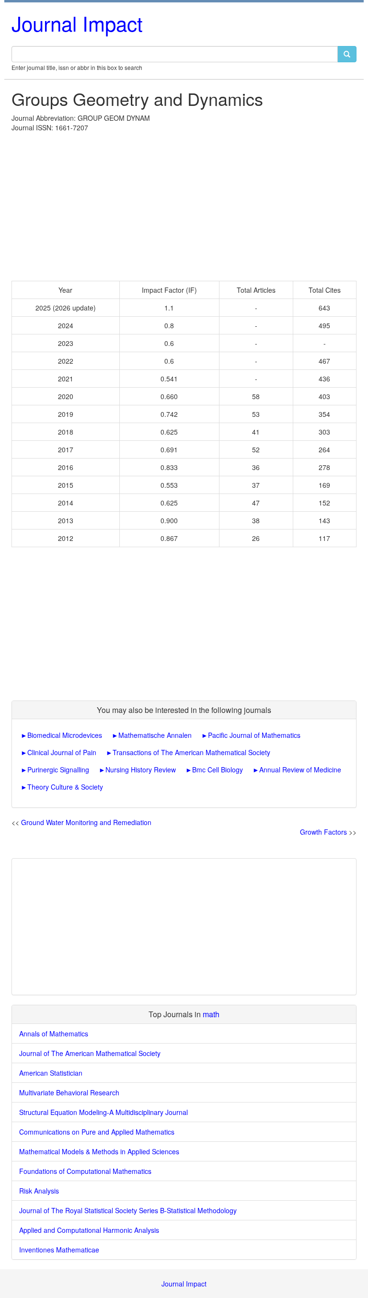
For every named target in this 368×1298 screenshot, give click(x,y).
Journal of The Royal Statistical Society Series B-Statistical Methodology (128, 1210)
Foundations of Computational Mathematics (85, 1171)
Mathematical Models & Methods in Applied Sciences (99, 1151)
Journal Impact (77, 23)
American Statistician (50, 1073)
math (211, 1014)
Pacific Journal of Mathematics (254, 735)
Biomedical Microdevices (64, 735)
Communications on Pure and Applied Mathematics (96, 1132)
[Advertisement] (184, 204)
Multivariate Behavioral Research (69, 1092)
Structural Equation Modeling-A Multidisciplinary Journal (103, 1112)
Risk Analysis (39, 1190)
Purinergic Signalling (58, 769)
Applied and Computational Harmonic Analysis (89, 1230)
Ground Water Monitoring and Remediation (86, 822)
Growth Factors (323, 832)
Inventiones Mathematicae (59, 1249)
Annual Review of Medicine (300, 769)
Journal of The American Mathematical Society (90, 1053)
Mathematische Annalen (155, 735)
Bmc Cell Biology (217, 769)
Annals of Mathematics (53, 1033)
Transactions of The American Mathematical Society (191, 752)
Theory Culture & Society (65, 787)
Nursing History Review (140, 769)
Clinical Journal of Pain (61, 752)
